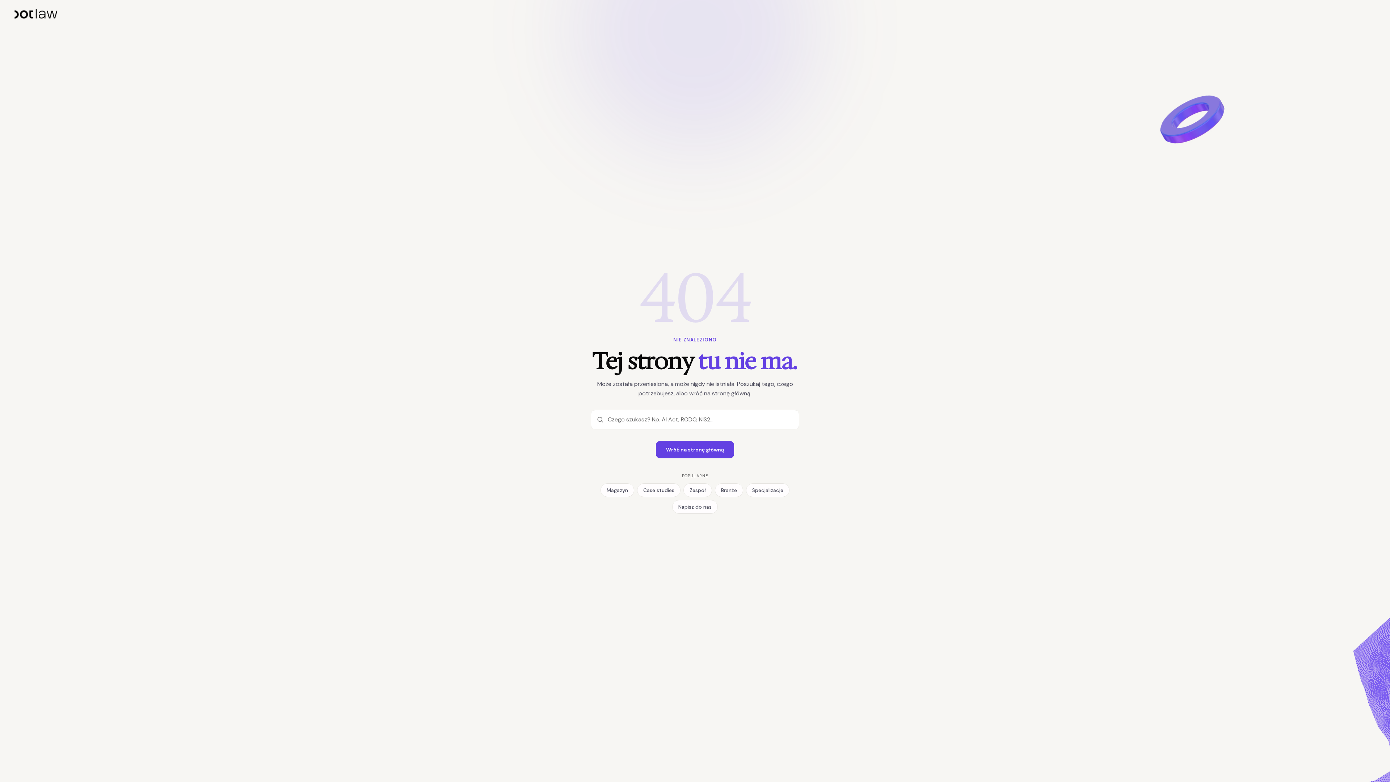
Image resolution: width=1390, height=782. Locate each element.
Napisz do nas (695, 507)
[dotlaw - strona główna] (36, 14)
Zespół (698, 490)
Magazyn (617, 490)
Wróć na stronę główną (695, 449)
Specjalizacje (767, 490)
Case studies (658, 490)
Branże (729, 490)
